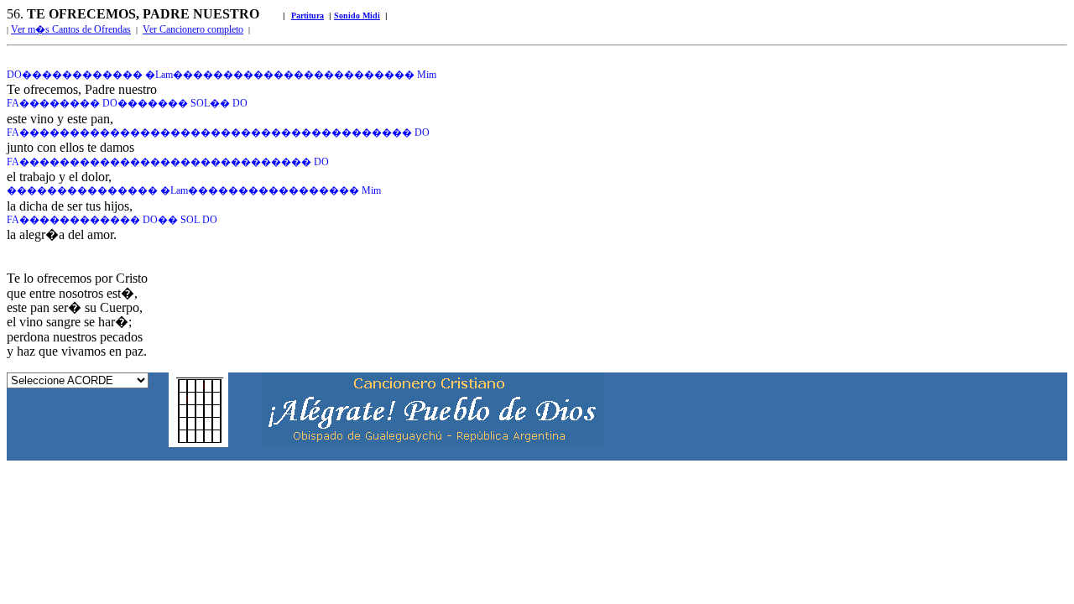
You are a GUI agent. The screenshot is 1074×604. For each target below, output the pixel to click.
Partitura (307, 15)
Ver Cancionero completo (193, 29)
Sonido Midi (357, 15)
